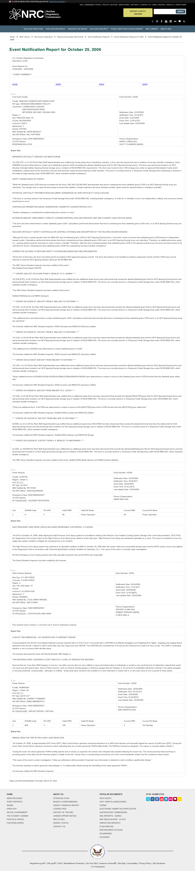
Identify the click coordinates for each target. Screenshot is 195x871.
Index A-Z (170, 5)
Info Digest (106, 798)
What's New (124, 5)
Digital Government (17, 812)
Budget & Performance (65, 802)
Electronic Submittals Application (118, 809)
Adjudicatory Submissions (113, 812)
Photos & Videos (15, 819)
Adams (10, 805)
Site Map (121, 863)
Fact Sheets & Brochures (113, 802)
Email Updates (158, 5)
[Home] (23, 14)
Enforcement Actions (111, 830)
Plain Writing (107, 826)
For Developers (15, 823)
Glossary (105, 837)
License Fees (59, 809)
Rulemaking (106, 833)
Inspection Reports (110, 823)
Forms (103, 805)
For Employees (98, 867)
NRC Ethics (58, 819)
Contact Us (145, 5)
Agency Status (60, 823)
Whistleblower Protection (74, 863)
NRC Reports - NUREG (110, 816)
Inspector (107, 863)
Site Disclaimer (159, 863)
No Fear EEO (92, 863)
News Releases (14, 798)
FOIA (60, 863)
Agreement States (92, 5)
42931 (101, 84)
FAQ (81, 5)
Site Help (135, 5)
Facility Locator (110, 5)
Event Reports (14, 802)
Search (180, 11)
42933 (145, 84)
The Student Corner (17, 816)
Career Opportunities (64, 816)
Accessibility (132, 863)
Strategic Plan (61, 798)
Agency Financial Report (66, 805)
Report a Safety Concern (138, 12)
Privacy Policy (145, 863)
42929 (58, 84)
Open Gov (12, 809)
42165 (15, 84)
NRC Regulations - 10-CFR (113, 819)
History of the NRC (63, 812)
